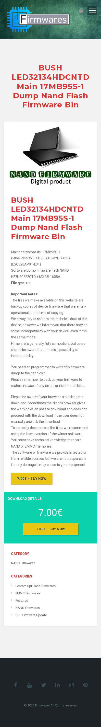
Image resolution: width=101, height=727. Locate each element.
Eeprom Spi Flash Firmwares (35, 586)
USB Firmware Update (31, 615)
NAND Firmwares (23, 563)
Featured (21, 600)
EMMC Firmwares (27, 593)
